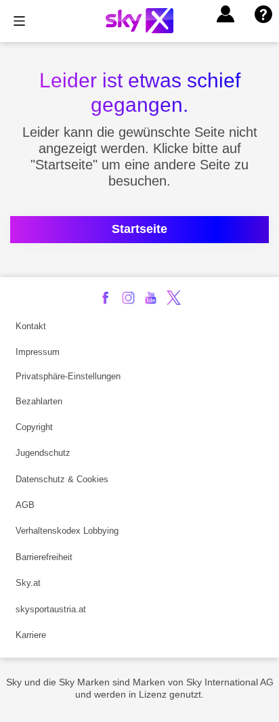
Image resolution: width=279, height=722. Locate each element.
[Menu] (19, 21)
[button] (225, 14)
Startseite (139, 229)
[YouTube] (151, 298)
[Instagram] (128, 298)
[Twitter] (174, 298)
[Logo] (139, 20)
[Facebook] (105, 298)
